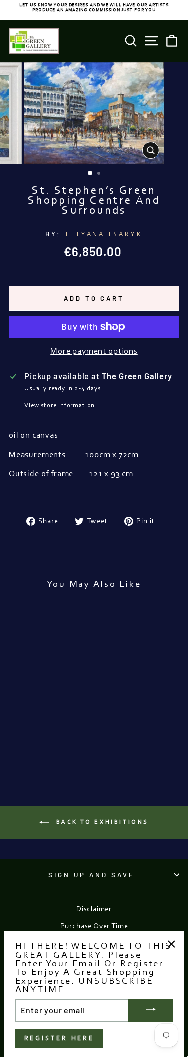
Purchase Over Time (94, 926)
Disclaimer (94, 909)
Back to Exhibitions (101, 822)
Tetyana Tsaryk (104, 234)
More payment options (94, 352)
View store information (59, 405)
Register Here (59, 1038)
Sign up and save (91, 875)
